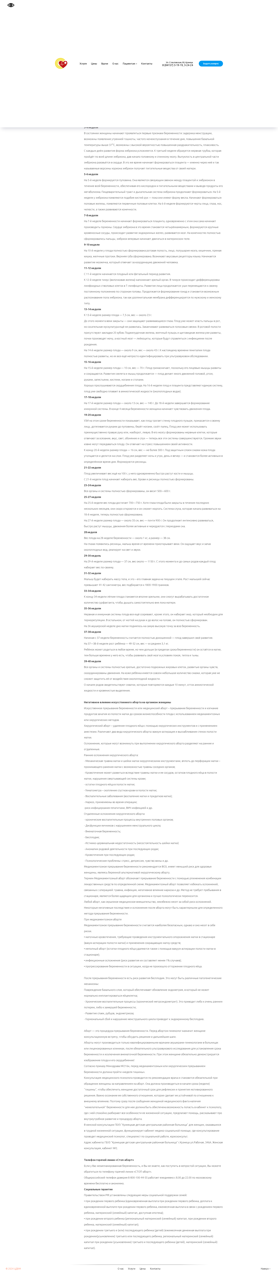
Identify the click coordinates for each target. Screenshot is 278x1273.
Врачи (104, 63)
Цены (94, 63)
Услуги (83, 63)
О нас (115, 63)
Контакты (146, 63)
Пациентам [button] (129, 63)
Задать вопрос (211, 63)
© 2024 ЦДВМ (13, 1268)
